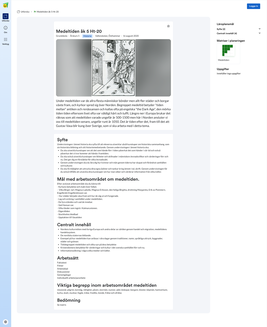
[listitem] (5, 17)
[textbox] (113, 222)
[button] (228, 53)
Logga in (253, 6)
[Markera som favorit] (168, 26)
